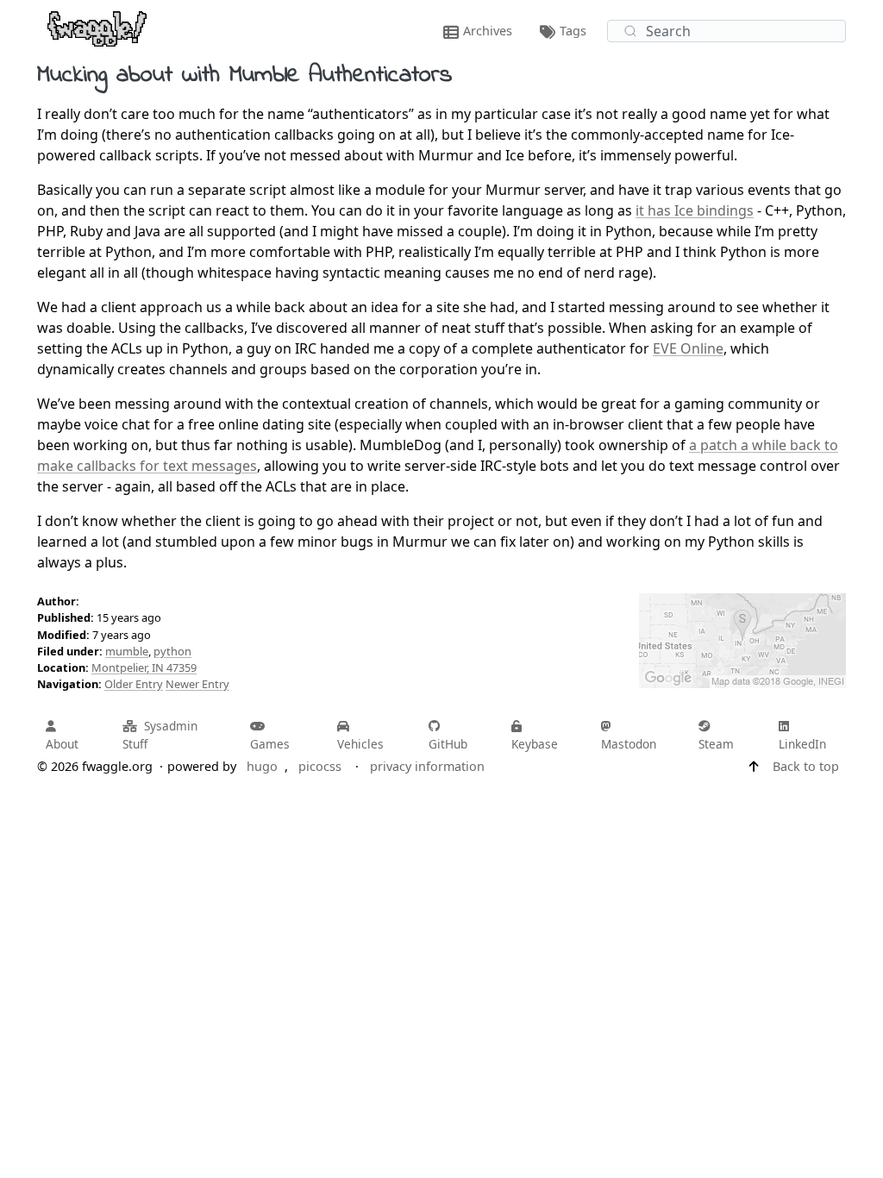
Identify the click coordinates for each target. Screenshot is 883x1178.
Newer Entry (197, 684)
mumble (126, 651)
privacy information (427, 766)
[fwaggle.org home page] (97, 27)
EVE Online (688, 348)
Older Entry (133, 684)
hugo (262, 766)
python (172, 651)
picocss (319, 766)
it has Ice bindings (695, 210)
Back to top (806, 766)
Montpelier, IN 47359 (144, 667)
